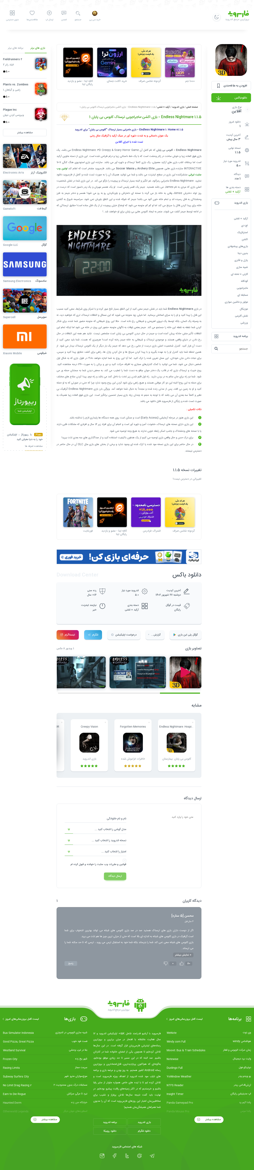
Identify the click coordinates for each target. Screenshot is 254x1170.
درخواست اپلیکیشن (126, 635)
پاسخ (70, 963)
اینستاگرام (70, 635)
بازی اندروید (178, 107)
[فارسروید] (127, 1006)
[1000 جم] (180, 62)
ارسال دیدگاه (115, 876)
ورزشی (244, 322)
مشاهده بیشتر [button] (25, 132)
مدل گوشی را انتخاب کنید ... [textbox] (110, 829)
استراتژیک (242, 232)
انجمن (64, 20)
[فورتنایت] (78, 512)
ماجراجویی (242, 288)
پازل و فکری (241, 260)
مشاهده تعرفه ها (34, 446)
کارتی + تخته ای (239, 274)
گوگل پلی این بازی (188, 635)
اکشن (245, 239)
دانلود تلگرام (144, 1131)
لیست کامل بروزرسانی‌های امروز (186, 1019)
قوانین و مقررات (117, 864)
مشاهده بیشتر (213, 1119)
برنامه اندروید (110, 1122)
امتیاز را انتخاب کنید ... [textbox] (113, 851)
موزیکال (244, 309)
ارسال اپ (49, 20)
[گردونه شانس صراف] (146, 62)
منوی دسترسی (12, 20)
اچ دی (244, 225)
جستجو (78, 20)
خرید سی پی (94, 20)
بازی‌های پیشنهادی (238, 246)
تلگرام (95, 635)
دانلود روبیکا (110, 1131)
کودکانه (244, 281)
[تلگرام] (152, 1156)
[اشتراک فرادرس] (146, 512)
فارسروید (166, 401)
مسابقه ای (242, 295)
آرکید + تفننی (233, 191)
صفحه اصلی (192, 107)
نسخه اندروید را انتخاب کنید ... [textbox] (109, 840)
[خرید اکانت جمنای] (112, 62)
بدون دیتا (243, 253)
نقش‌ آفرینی (241, 316)
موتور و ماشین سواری (236, 302)
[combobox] (95, 829)
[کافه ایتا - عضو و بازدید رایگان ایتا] (78, 62)
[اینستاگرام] (102, 1156)
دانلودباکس (241, 98)
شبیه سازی (242, 267)
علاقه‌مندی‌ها (32, 20)
